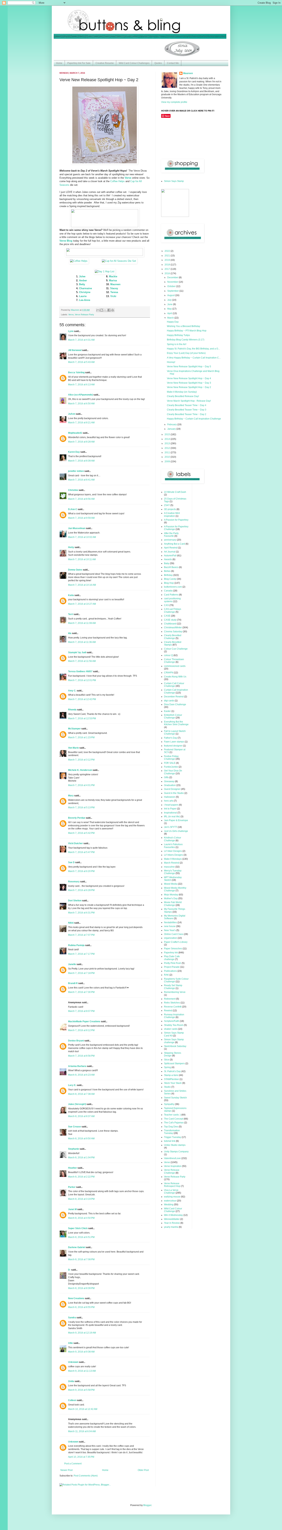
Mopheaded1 (75, 433)
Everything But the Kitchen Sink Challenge (176, 723)
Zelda (71, 1381)
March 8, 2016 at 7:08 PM (81, 1259)
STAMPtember (171, 1079)
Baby (166, 563)
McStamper (74, 728)
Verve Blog (65, 240)
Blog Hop (169, 583)
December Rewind (174, 696)
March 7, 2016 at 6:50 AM (81, 403)
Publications (170, 971)
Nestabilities (170, 922)
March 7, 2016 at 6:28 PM (81, 890)
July (169, 300)
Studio (167, 1087)
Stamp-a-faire (171, 1075)
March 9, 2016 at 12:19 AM (82, 1332)
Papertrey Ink (171, 952)
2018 (168, 264)
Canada (168, 590)
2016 (168, 273)
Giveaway (169, 781)
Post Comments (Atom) (86, 1475)
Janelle (72, 964)
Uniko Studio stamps (175, 1145)
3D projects (170, 509)
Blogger (147, 1505)
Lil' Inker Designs (173, 851)
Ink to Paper (170, 808)
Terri (70, 614)
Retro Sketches (172, 1002)
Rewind (168, 1010)
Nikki (71, 922)
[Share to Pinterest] (113, 310)
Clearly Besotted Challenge (172, 636)
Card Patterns (171, 594)
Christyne (84, 292)
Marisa (113, 280)
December (173, 277)
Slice (166, 1059)
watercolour (170, 1200)
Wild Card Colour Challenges (134, 63)
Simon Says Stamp (174, 181)
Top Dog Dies (171, 1126)
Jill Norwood (75, 350)
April (170, 313)
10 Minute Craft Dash (175, 492)
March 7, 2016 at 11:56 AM (82, 661)
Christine (73, 490)
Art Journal (169, 551)
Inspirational (170, 812)
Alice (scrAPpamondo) (80, 394)
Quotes (158, 63)
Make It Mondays (173, 859)
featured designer (173, 745)
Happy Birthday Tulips (178, 335)
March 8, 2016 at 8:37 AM (81, 1116)
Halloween (169, 797)
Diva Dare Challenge (175, 704)
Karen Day (74, 452)
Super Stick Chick (78, 1228)
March (170, 317)
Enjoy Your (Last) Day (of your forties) (186, 353)
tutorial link (169, 1141)
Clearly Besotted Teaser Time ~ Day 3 (186, 409)
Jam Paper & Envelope (176, 820)
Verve (71, 314)
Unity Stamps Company (176, 1151)
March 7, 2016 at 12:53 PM (82, 718)
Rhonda (72, 709)
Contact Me (173, 63)
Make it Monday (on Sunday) (182, 392)
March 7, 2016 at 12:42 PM (82, 699)
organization (170, 938)
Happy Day (173, 321)
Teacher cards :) (172, 1114)
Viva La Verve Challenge (171, 1191)
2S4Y (167, 505)
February (172, 424)
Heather (72, 1168)
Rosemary (74, 881)
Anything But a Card (174, 543)
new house (170, 926)
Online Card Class (173, 934)
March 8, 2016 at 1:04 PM (81, 1157)
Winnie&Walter (172, 1219)
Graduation (170, 785)
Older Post (143, 1470)
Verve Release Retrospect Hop (172, 1184)
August (171, 295)
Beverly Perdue (76, 818)
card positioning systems (172, 600)
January (171, 429)
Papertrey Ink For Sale (79, 63)
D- (69, 1269)
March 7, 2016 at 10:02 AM (82, 537)
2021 (168, 255)
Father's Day (170, 738)
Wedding (168, 1204)
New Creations (76, 1298)
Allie (70, 1343)
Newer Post (66, 1470)
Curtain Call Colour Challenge (174, 684)
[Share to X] (105, 310)
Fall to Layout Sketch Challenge (175, 732)
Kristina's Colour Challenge (172, 839)
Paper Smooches (173, 948)
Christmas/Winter (173, 627)
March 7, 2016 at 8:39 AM (81, 460)
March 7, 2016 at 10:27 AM (82, 604)
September (173, 291)
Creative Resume (105, 63)
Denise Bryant (76, 1040)
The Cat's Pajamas (174, 1122)
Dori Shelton (75, 900)
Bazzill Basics (171, 567)
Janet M (72, 1209)
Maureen (115, 284)
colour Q (168, 655)
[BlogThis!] (102, 310)
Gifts (166, 777)
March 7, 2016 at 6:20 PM (81, 871)
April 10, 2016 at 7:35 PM (81, 1457)
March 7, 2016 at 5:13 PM (81, 807)
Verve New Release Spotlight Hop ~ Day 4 (189, 378)
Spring (167, 1067)
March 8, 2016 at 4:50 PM (81, 1218)
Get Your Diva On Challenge (173, 772)
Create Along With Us (175, 676)
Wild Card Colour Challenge (173, 1210)
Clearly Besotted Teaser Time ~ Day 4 (186, 405)
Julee (82, 276)
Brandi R (73, 983)
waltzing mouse (172, 1196)
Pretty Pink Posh (172, 963)
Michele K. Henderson (80, 770)
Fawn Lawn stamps (174, 741)
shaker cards (170, 1029)
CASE (167, 615)
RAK (166, 974)
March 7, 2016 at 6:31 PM (81, 912)
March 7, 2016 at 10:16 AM (82, 585)
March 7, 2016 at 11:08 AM (82, 623)
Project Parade (172, 967)
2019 (168, 260)
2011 (168, 452)
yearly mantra (171, 1227)
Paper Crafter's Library (175, 942)
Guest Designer (172, 789)
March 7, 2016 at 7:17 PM (81, 954)
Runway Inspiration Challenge (174, 1016)
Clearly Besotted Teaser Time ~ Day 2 (186, 414)
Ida (69, 633)
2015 (168, 434)
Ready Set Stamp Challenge (173, 986)
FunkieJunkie (171, 766)
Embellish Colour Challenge (173, 716)
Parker (72, 1187)
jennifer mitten (76, 471)
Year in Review (172, 1223)
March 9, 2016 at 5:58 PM (81, 1390)
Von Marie (73, 747)
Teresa (114, 292)
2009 (168, 461)
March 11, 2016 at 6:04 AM (82, 1431)
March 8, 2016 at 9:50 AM (81, 1138)
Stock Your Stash (173, 1083)
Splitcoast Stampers (174, 1063)
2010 (168, 457)
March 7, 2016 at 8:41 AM (81, 479)
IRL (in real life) (172, 816)
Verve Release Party (84, 314)
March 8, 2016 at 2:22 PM (81, 1176)
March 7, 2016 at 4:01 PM (81, 785)
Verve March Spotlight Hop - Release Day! (189, 401)
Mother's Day (171, 898)
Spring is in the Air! (176, 344)
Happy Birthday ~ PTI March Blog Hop (186, 330)
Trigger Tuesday (172, 1137)
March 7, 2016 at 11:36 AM (82, 642)
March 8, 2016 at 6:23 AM (81, 1074)
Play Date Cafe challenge (172, 957)
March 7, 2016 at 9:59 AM (81, 518)
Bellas (167, 571)
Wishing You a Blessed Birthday (183, 326)
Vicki (113, 296)
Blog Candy (170, 579)
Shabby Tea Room (173, 1025)
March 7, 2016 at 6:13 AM (81, 384)
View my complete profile (174, 102)
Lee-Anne (84, 300)
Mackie (113, 276)
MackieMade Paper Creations (84, 1021)
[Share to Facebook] (109, 310)
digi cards (169, 700)
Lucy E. (72, 1085)
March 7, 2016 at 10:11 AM (82, 559)
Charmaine (85, 288)
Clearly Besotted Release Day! (183, 396)
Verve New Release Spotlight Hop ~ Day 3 (189, 382)
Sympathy (169, 1104)
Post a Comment (73, 1463)
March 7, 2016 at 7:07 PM (81, 935)
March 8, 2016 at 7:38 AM (81, 1094)
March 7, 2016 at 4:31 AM (81, 340)
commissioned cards (175, 666)
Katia (71, 595)
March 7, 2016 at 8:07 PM (81, 1011)
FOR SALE (169, 763)
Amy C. (72, 690)
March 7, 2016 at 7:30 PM (81, 992)
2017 (168, 269)
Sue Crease (74, 1126)
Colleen (72, 1400)
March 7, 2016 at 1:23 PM (81, 737)
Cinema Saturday (173, 631)
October (171, 286)
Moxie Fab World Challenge (173, 903)
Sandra (72, 1317)
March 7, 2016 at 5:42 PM (81, 833)
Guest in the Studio (174, 793)
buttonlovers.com (173, 586)
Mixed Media (170, 884)
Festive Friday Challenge (171, 757)
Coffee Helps (117, 181)
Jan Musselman (76, 528)
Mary (71, 795)
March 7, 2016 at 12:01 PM (82, 680)
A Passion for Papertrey (176, 520)
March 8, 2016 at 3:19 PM (81, 1199)
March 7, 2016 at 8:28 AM (81, 441)
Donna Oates (75, 569)
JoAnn (71, 414)
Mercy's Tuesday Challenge (172, 872)
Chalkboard (170, 623)
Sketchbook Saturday (175, 1046)
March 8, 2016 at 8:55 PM (81, 1307)
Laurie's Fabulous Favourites (173, 845)
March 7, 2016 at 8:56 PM (81, 1055)
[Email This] (98, 310)
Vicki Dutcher (75, 843)
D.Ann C (72, 509)
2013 (168, 443)
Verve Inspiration (172, 1166)
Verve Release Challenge (171, 1171)
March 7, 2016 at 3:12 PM (81, 759)
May (169, 308)
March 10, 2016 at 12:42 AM (82, 1409)
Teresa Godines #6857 (80, 671)
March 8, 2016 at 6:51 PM (81, 1237)
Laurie (83, 296)
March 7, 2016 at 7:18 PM (81, 973)
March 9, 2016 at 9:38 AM (81, 1351)
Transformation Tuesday (172, 1131)
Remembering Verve (175, 992)
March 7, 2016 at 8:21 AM (81, 422)
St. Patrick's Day (172, 1071)
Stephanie (73, 1149)
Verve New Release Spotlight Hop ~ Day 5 (189, 366)
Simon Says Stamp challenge (174, 1041)
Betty (82, 284)
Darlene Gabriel (76, 1247)
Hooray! (171, 362)
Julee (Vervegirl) (77, 1104)
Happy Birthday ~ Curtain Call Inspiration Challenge (194, 418)
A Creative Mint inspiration (172, 514)
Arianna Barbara (77, 1066)
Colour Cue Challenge (176, 648)
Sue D (71, 862)
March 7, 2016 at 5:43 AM (81, 362)
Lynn (70, 331)
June (170, 304)
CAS (166, 605)
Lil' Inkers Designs (173, 855)
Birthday (168, 575)
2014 (168, 439)
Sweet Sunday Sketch (175, 1097)
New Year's (170, 930)
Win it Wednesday (173, 1215)
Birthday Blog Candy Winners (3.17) (185, 339)
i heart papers (171, 804)
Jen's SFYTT (170, 827)
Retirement (170, 998)
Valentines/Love (172, 1158)
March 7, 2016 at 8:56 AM (81, 499)
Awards (168, 559)
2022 (168, 251)
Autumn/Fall (170, 555)
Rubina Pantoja (76, 945)
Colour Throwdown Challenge (174, 660)
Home (59, 63)
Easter (167, 711)
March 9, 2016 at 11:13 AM (82, 1371)
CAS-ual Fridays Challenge (172, 610)
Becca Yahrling (76, 372)
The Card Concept (173, 1118)
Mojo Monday (171, 894)
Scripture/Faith (171, 1021)
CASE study (170, 619)
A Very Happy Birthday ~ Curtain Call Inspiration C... (194, 357)
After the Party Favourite (171, 534)
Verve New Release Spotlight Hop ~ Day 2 (189, 387)
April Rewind (170, 547)
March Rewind (171, 862)
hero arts (168, 800)
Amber (83, 280)
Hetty (71, 547)
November (173, 282)
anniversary (170, 539)
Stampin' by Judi (77, 652)
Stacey (114, 288)
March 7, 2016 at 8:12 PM (81, 1030)
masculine (169, 866)
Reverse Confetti (172, 1006)
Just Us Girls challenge (176, 831)
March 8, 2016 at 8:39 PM (81, 1288)
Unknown (73, 1362)
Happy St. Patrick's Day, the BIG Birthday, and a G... (193, 348)
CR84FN (168, 672)
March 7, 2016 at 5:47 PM (81, 852)
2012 (168, 448)
